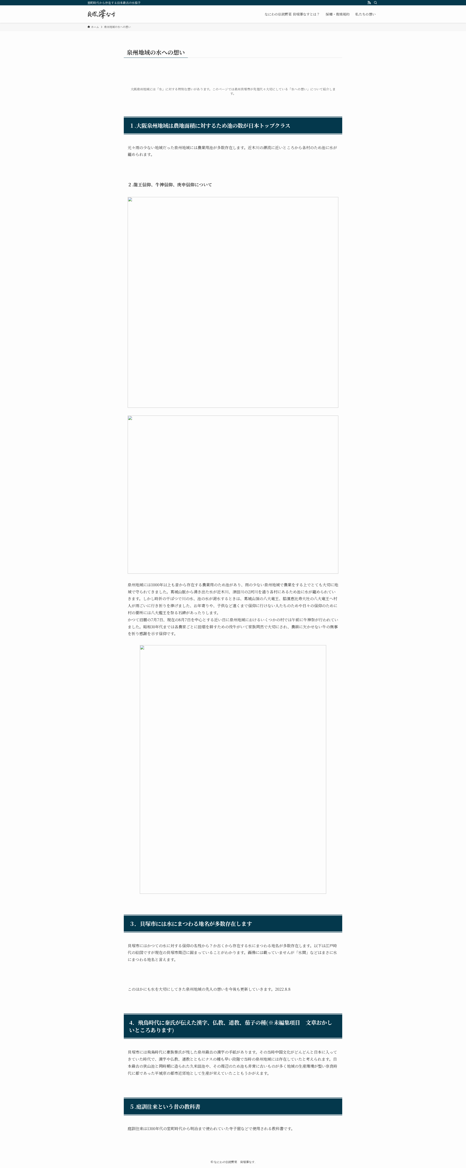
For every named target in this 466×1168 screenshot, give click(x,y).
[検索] (375, 2)
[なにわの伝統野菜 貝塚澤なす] (101, 14)
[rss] (369, 2)
